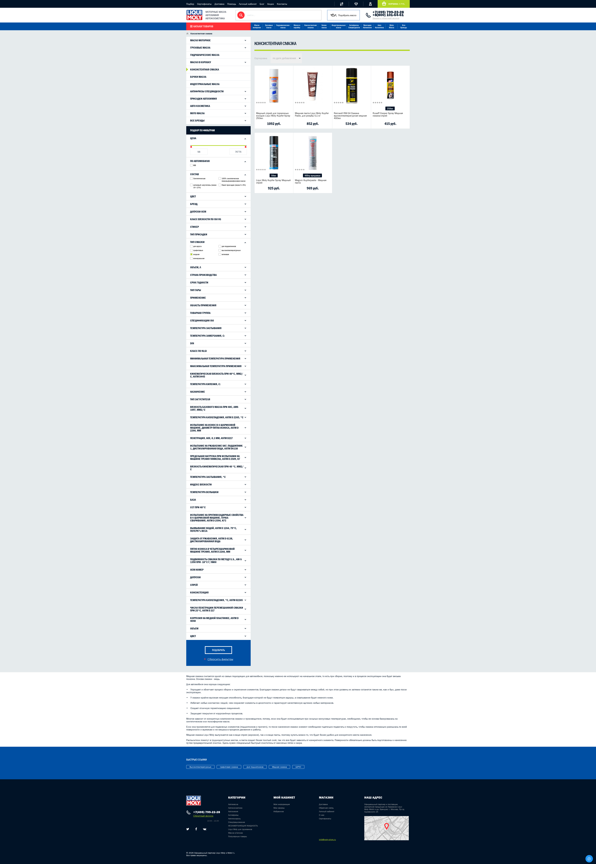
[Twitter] (187, 829)
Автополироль (234, 818)
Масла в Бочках (235, 833)
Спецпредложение (236, 822)
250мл (390, 108)
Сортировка (260, 58)
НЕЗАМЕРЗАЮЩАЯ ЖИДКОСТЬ (243, 825)
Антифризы (233, 815)
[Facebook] (196, 829)
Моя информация (281, 804)
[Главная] (187, 34)
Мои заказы (279, 808)
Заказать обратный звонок (385, 18)
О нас (321, 815)
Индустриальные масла (338, 26)
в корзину (274, 89)
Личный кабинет (248, 3)
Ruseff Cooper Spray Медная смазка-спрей (388, 114)
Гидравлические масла (282, 26)
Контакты (282, 3)
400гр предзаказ (312, 175)
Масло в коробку (297, 26)
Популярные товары (237, 836)
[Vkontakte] (204, 829)
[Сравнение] (341, 4)
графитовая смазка (229, 767)
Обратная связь (326, 808)
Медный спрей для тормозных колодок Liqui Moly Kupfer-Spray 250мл (273, 115)
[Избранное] (356, 4)
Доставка (219, 3)
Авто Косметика (379, 26)
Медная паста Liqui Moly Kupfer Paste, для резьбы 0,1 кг (312, 114)
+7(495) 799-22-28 (388, 12)
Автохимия (233, 811)
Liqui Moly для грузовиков (240, 829)
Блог (262, 3)
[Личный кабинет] (370, 4)
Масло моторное (257, 26)
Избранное (278, 811)
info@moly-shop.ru (327, 839)
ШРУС (298, 767)
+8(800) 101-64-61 (388, 14)
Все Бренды (403, 26)
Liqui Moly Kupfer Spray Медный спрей (273, 181)
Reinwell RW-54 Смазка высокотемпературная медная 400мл (350, 115)
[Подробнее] (288, 123)
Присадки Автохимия (367, 26)
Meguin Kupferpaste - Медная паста (310, 181)
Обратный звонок (203, 815)
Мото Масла (391, 26)
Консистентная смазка (310, 26)
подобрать (218, 650)
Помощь (231, 3)
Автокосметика (235, 808)
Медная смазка (279, 767)
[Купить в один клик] (259, 124)
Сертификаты (204, 3)
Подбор (190, 3)
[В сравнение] (269, 124)
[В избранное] (278, 123)
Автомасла (233, 804)
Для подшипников (255, 767)
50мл (273, 175)
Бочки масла (324, 26)
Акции (270, 3)
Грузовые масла (269, 26)
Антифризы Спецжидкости (354, 26)
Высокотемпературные (200, 767)
